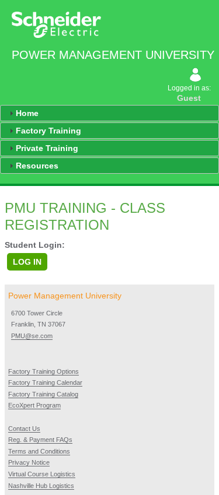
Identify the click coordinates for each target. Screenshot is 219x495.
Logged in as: (190, 93)
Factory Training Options (43, 371)
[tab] (109, 113)
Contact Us (24, 428)
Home (27, 113)
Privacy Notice (29, 462)
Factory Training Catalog (43, 394)
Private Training (47, 148)
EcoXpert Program (34, 405)
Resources (37, 165)
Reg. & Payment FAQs (40, 439)
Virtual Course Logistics (41, 474)
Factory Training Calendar (45, 382)
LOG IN (27, 261)
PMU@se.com (32, 335)
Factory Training (48, 130)
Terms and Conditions (39, 451)
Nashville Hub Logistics (41, 485)
